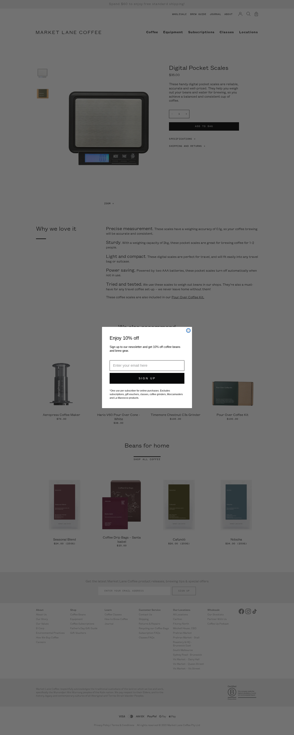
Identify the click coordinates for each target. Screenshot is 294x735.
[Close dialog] (188, 330)
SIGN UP (147, 378)
